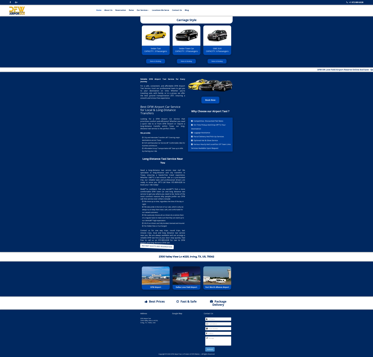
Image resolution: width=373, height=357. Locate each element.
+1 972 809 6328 (356, 2)
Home (98, 10)
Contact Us (177, 10)
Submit (210, 349)
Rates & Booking (155, 61)
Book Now (210, 100)
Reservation (120, 10)
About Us (108, 10)
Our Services (142, 10)
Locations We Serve (160, 10)
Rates (131, 10)
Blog (187, 10)
